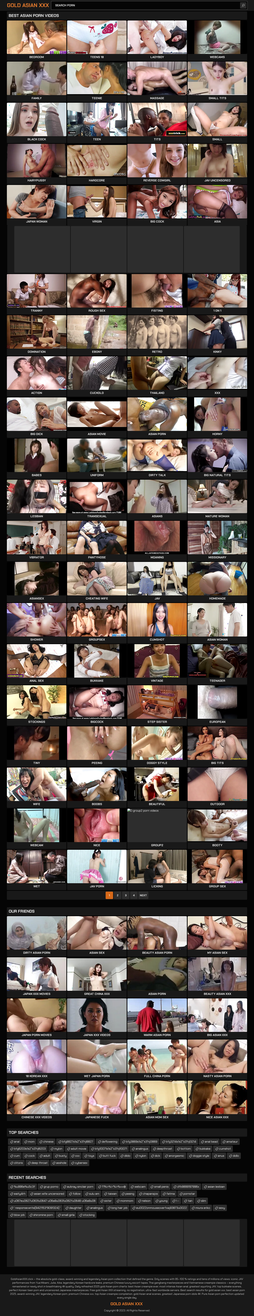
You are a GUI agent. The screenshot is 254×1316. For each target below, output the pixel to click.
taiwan (112, 1194)
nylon (142, 1156)
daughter (75, 1208)
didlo (236, 1156)
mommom (126, 1201)
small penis (161, 1187)
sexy (222, 1208)
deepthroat (164, 1149)
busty (63, 1156)
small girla (68, 1215)
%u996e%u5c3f (24, 1187)
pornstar (189, 1194)
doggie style (201, 1156)
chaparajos (150, 1194)
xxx (77, 1156)
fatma (170, 1194)
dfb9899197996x (188, 1187)
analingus (142, 1149)
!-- (177, 1201)
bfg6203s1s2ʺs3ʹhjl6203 (30, 1149)
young (163, 1201)
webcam (140, 1187)
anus (221, 1156)
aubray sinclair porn (80, 1187)
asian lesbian (216, 1187)
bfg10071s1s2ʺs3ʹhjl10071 (111, 1149)
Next (143, 895)
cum (17, 1156)
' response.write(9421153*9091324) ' (37, 1208)
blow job (19, 1215)
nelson (146, 1201)
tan (190, 1201)
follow (77, 1194)
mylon (58, 1149)
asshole (61, 1163)
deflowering (109, 1142)
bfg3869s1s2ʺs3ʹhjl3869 (141, 1142)
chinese (48, 1142)
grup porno (51, 1187)
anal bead (211, 1142)
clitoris (18, 1163)
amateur (232, 1142)
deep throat (39, 1163)
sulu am (94, 1194)
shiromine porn (43, 1215)
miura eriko (202, 1208)
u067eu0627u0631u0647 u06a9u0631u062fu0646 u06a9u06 (55, 1201)
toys (91, 1156)
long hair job (119, 1208)
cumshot (225, 1149)
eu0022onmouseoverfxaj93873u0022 (161, 1208)
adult (46, 1156)
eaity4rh (19, 1194)
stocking (89, 1215)
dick (157, 1156)
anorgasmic (176, 1156)
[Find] (243, 5)
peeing (129, 1194)
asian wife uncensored (49, 1194)
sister (108, 1201)
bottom (186, 1149)
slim (203, 1201)
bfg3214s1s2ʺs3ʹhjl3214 (181, 1142)
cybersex (81, 1163)
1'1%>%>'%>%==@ (114, 1187)
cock (31, 1156)
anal (17, 1142)
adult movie (78, 1149)
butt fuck (109, 1156)
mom (31, 1142)
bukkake (204, 1149)
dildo (127, 1156)
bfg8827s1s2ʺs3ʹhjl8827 (77, 1142)
